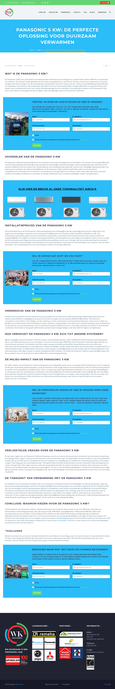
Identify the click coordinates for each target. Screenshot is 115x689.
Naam (35, 116)
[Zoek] (110, 12)
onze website (61, 520)
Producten (53, 12)
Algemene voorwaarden (51, 684)
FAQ (85, 12)
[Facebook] (42, 2)
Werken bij (104, 2)
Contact (76, 12)
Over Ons (42, 12)
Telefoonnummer (38, 126)
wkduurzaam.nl (19, 684)
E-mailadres (77, 116)
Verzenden (37, 145)
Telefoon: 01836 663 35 (13, 2)
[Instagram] (47, 2)
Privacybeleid (83, 139)
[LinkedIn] (45, 2)
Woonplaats (77, 126)
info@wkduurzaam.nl (29, 2)
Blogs (92, 12)
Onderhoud (65, 12)
